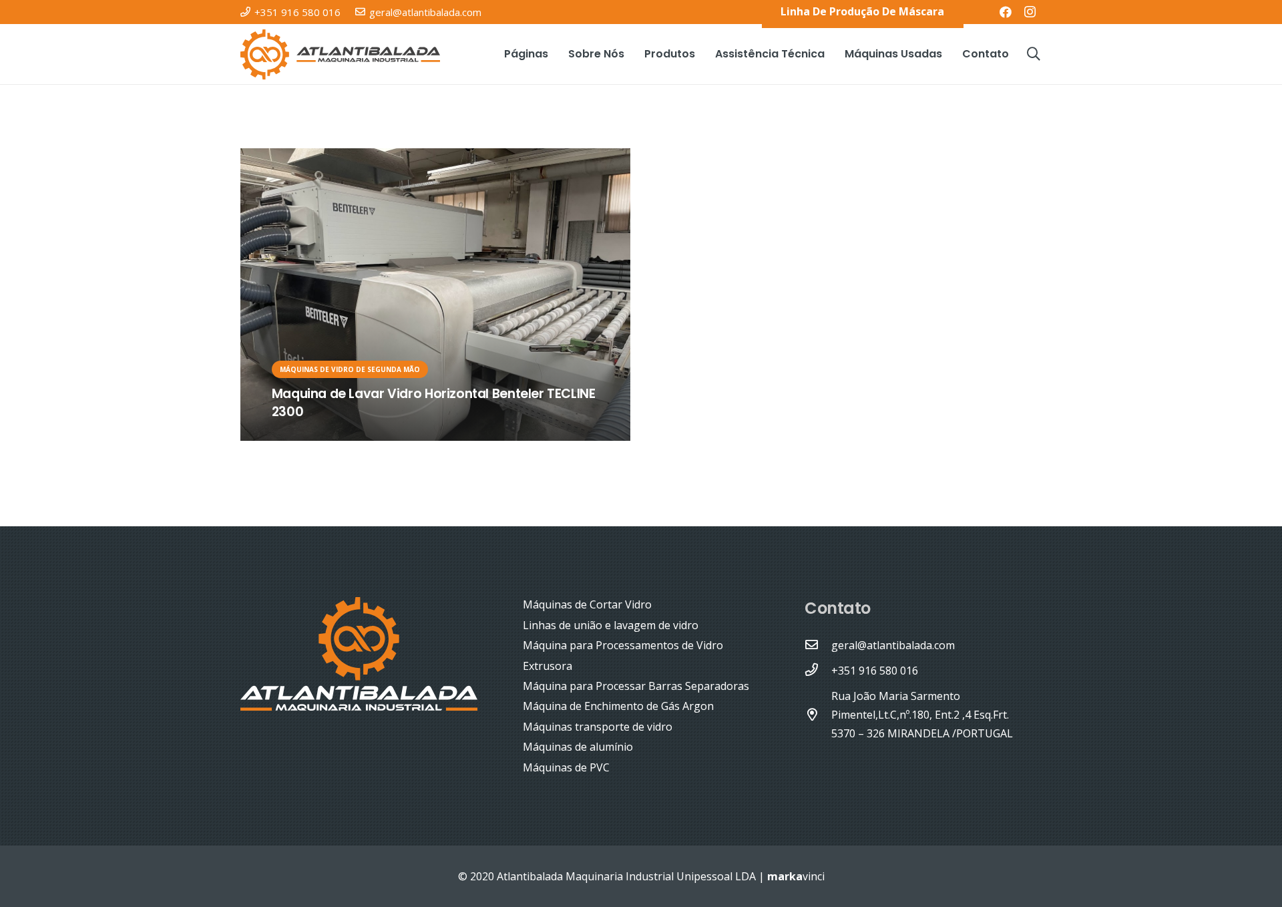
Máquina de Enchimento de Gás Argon (618, 706)
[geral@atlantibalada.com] (818, 645)
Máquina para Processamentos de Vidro (623, 645)
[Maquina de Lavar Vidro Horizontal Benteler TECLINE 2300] (435, 294)
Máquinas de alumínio (578, 746)
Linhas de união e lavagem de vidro (610, 625)
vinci (796, 876)
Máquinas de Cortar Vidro (587, 604)
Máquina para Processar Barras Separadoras (636, 686)
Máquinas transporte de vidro (597, 726)
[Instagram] (1030, 12)
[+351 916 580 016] (818, 670)
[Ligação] (340, 54)
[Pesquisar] (1033, 54)
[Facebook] (1006, 12)
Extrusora (547, 666)
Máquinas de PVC (566, 767)
